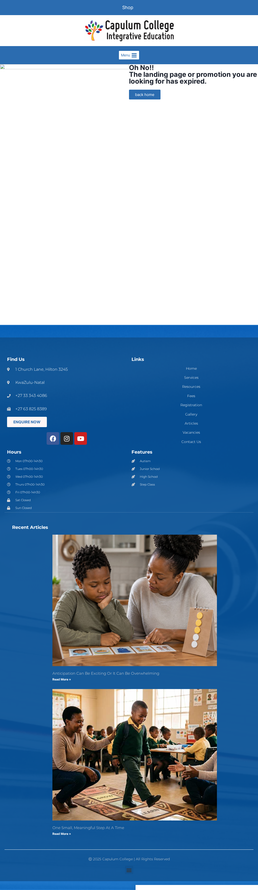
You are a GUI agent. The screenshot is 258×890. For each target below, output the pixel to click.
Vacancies (191, 432)
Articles (191, 423)
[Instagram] (66, 438)
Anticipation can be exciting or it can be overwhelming (105, 673)
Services (191, 378)
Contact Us (191, 442)
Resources (191, 387)
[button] (129, 870)
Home (191, 368)
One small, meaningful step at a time (88, 827)
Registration (191, 405)
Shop (127, 7)
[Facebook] (53, 438)
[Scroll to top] (245, 800)
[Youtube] (80, 438)
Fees (191, 396)
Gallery (191, 414)
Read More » (61, 679)
